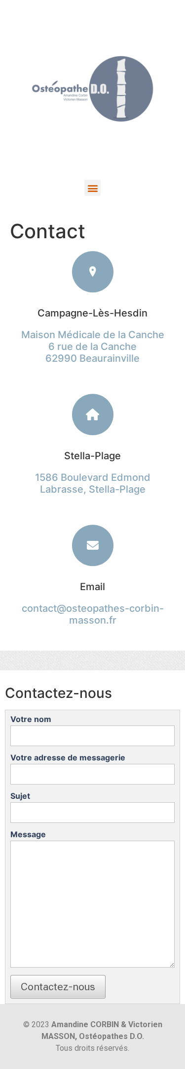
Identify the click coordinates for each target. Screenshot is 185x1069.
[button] (92, 188)
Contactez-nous (58, 987)
